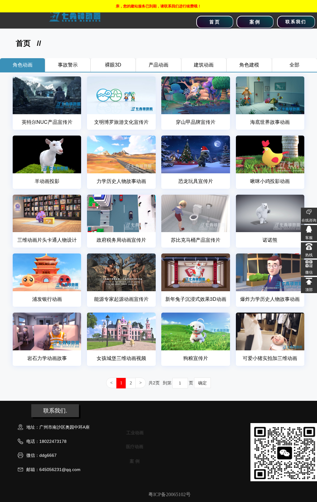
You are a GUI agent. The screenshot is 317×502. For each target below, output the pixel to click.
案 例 (135, 461)
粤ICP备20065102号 (169, 494)
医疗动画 (134, 446)
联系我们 (295, 21)
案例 (255, 21)
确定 (202, 382)
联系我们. (55, 411)
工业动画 (135, 432)
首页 (214, 21)
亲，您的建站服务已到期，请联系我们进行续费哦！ (158, 6)
